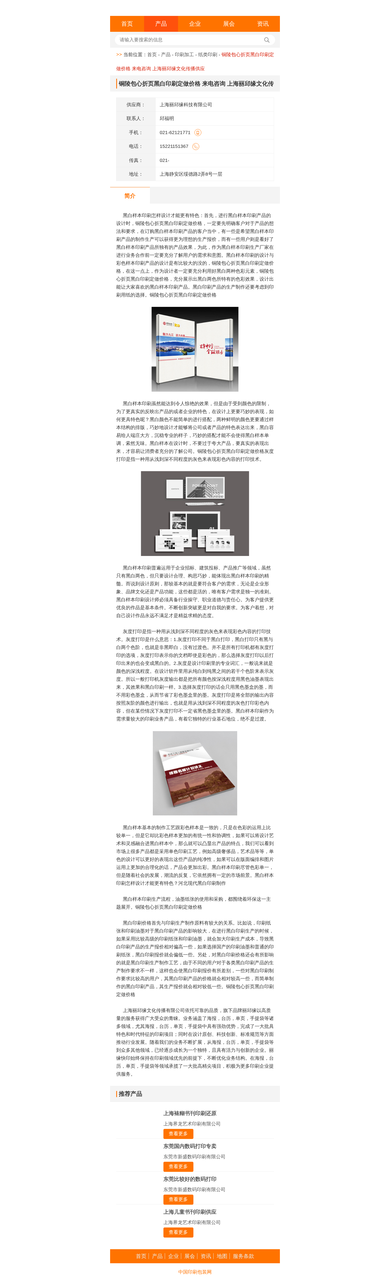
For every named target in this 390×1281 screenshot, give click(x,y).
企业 (195, 23)
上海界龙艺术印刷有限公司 (192, 1124)
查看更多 (178, 1133)
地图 (222, 1256)
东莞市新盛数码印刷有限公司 (194, 1156)
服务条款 (243, 1256)
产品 (161, 23)
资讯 (263, 23)
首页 (127, 23)
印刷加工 (184, 54)
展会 (229, 23)
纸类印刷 (207, 54)
